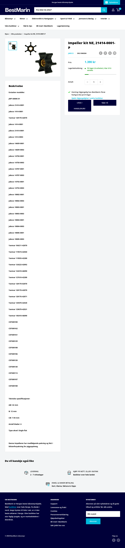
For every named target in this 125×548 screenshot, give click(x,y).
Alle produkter (16, 34)
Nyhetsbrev (113, 2)
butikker (12, 507)
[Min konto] (113, 10)
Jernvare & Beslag (86, 18)
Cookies (54, 511)
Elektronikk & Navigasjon (42, 18)
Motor (22, 18)
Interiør (104, 18)
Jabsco (71, 53)
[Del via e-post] (114, 53)
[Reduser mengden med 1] (87, 82)
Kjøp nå (105, 103)
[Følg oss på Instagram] (118, 540)
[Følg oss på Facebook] (113, 540)
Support (54, 504)
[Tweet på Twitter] (110, 53)
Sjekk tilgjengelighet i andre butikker (87, 98)
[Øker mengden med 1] (100, 82)
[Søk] (104, 10)
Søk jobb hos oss (58, 525)
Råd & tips (27, 26)
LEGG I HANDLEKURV (79, 106)
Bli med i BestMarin (44, 26)
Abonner (93, 521)
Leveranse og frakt (58, 507)
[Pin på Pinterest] (105, 53)
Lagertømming (63, 26)
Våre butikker (10, 26)
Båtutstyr (9, 18)
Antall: (70, 82)
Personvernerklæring (59, 514)
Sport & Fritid (66, 18)
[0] (118, 9)
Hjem (7, 34)
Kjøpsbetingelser (58, 518)
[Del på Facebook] (100, 53)
